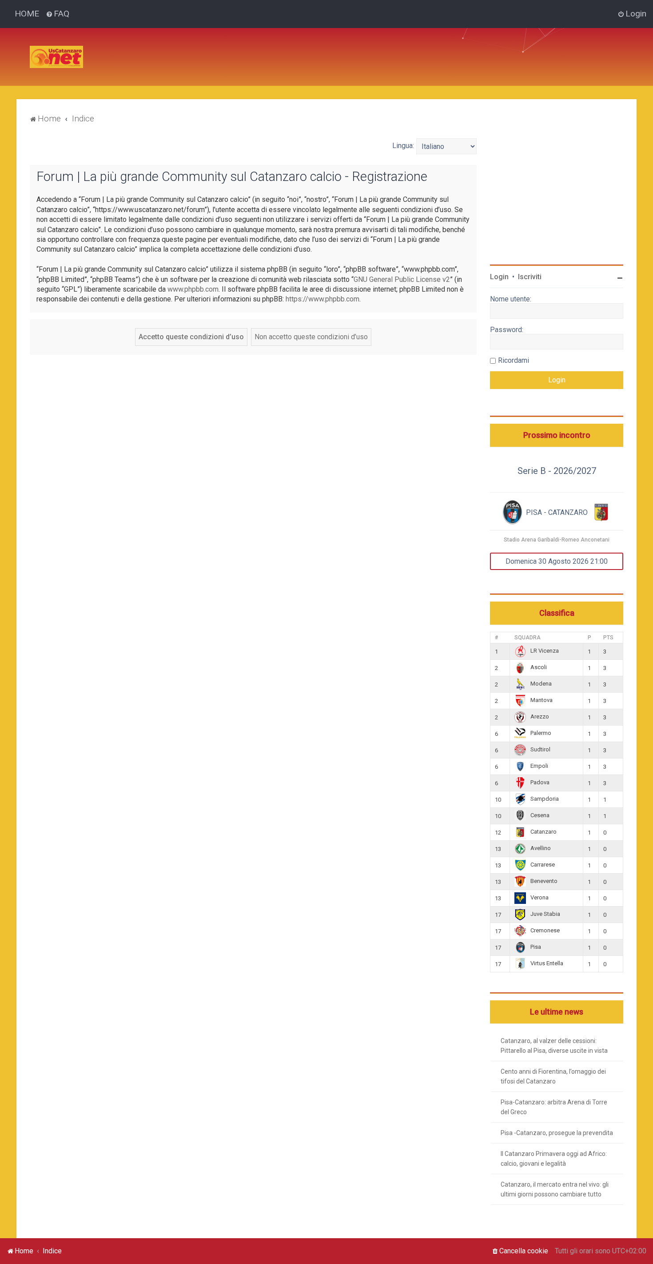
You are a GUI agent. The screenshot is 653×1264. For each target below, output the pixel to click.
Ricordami (513, 360)
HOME (27, 13)
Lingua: (403, 145)
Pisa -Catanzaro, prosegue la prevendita (557, 1132)
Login (499, 277)
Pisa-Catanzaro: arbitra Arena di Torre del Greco (554, 1107)
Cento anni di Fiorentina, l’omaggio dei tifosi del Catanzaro (553, 1076)
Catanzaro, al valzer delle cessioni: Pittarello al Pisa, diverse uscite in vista (554, 1045)
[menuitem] (57, 14)
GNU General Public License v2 (402, 279)
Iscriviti (530, 277)
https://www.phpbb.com (322, 299)
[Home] (56, 57)
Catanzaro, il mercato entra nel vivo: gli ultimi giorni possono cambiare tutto (555, 1189)
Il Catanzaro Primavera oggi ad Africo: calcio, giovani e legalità (554, 1158)
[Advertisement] (252, 48)
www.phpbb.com (193, 289)
